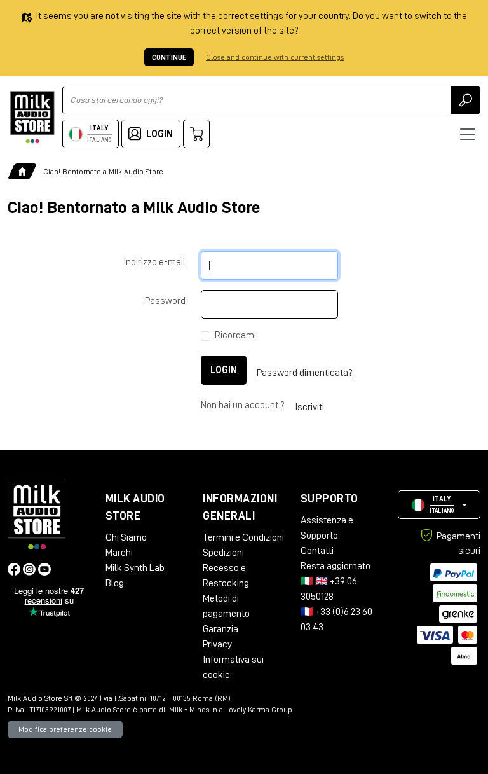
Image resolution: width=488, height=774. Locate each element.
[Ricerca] (465, 100)
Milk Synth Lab (135, 568)
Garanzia (220, 629)
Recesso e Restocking (226, 575)
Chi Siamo (126, 537)
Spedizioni (223, 553)
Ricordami (235, 335)
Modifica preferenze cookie (65, 729)
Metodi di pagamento (226, 606)
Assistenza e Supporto (327, 528)
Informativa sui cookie (233, 667)
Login (223, 370)
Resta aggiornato (335, 566)
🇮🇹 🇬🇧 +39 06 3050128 (329, 589)
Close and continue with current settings (275, 57)
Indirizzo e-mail (155, 262)
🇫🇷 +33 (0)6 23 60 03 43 (336, 619)
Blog (114, 583)
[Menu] (467, 134)
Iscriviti (309, 407)
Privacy (217, 644)
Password (165, 301)
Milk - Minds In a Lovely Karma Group (230, 710)
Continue (169, 57)
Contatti (317, 551)
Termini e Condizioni (243, 537)
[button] (439, 504)
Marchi (119, 553)
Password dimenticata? (305, 373)
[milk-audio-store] (32, 117)
